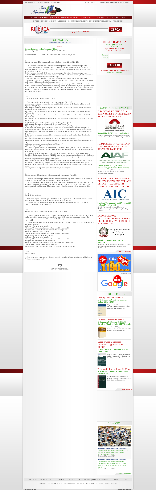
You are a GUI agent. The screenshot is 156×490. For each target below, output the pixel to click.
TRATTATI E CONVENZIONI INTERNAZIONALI (95, 21)
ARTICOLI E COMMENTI (57, 480)
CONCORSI (75, 21)
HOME (87, 2)
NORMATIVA (71, 480)
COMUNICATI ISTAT (84, 480)
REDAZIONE (105, 2)
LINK (125, 480)
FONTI (123, 2)
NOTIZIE (36, 21)
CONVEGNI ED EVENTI (48, 21)
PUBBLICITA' (95, 2)
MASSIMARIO (33, 480)
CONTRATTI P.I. (117, 480)
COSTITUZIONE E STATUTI (101, 480)
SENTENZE (43, 480)
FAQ (128, 2)
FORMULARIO (118, 21)
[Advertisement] (98, 10)
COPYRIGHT (115, 2)
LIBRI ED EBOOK (63, 21)
